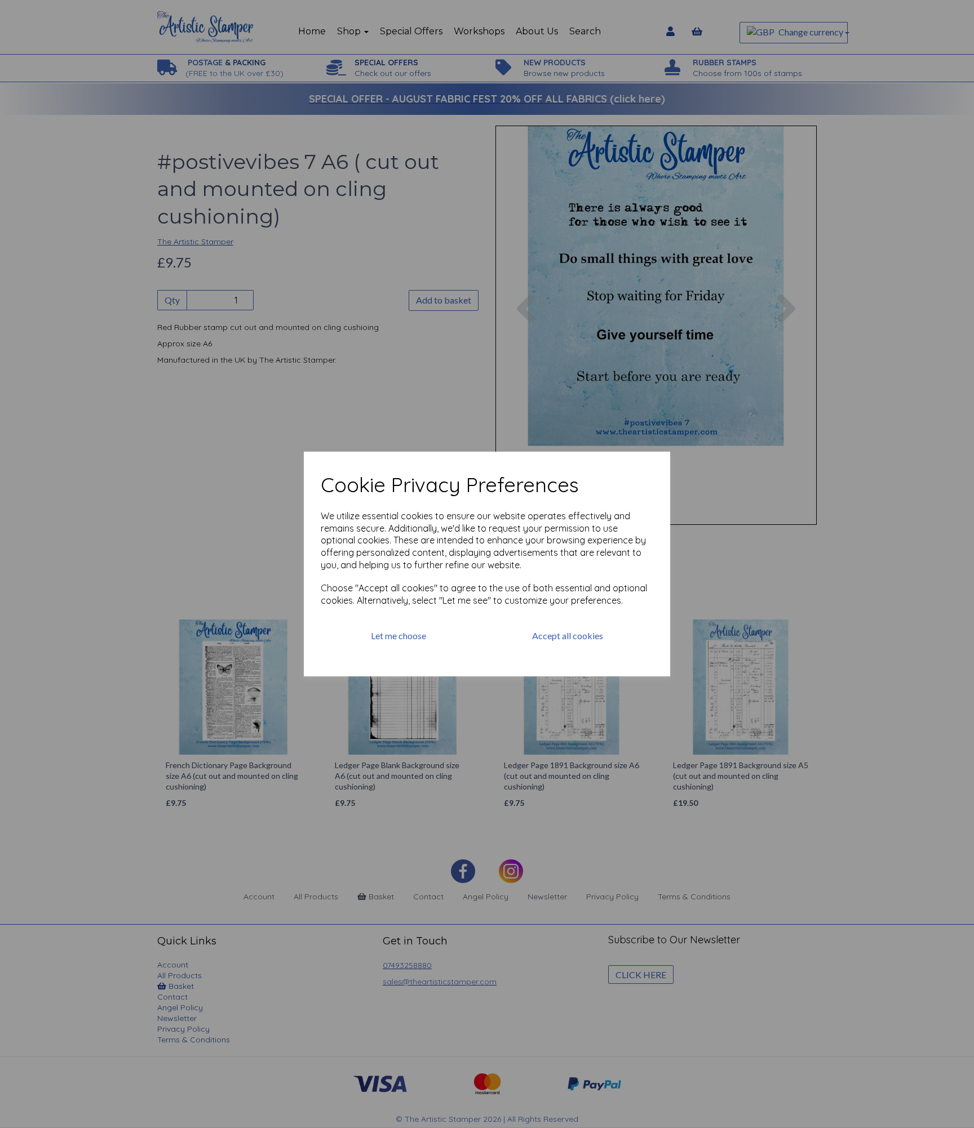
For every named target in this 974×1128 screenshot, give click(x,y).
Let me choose (398, 635)
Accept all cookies (567, 635)
